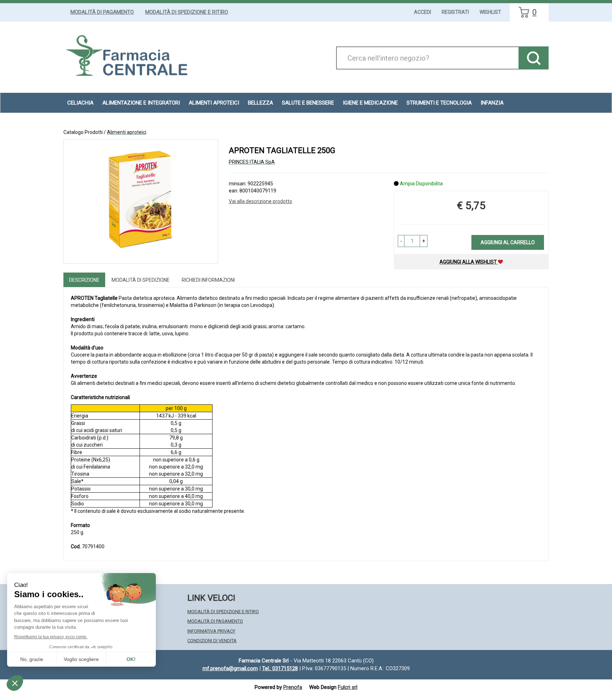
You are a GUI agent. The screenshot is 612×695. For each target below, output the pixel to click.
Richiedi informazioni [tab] (208, 280)
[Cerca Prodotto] (533, 57)
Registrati (455, 12)
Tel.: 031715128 (280, 668)
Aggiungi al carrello (508, 242)
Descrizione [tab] (84, 280)
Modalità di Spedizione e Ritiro (186, 12)
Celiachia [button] (80, 103)
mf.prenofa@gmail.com (230, 668)
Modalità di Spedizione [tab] (141, 280)
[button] (401, 241)
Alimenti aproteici (214, 103)
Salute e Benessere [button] (308, 103)
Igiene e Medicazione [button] (370, 103)
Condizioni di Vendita (212, 640)
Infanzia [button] (492, 103)
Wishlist (490, 12)
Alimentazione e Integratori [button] (141, 103)
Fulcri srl (347, 687)
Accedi (422, 12)
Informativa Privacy (211, 631)
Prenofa (292, 687)
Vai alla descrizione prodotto (260, 201)
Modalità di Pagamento (102, 12)
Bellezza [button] (260, 103)
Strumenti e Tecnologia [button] (439, 103)
